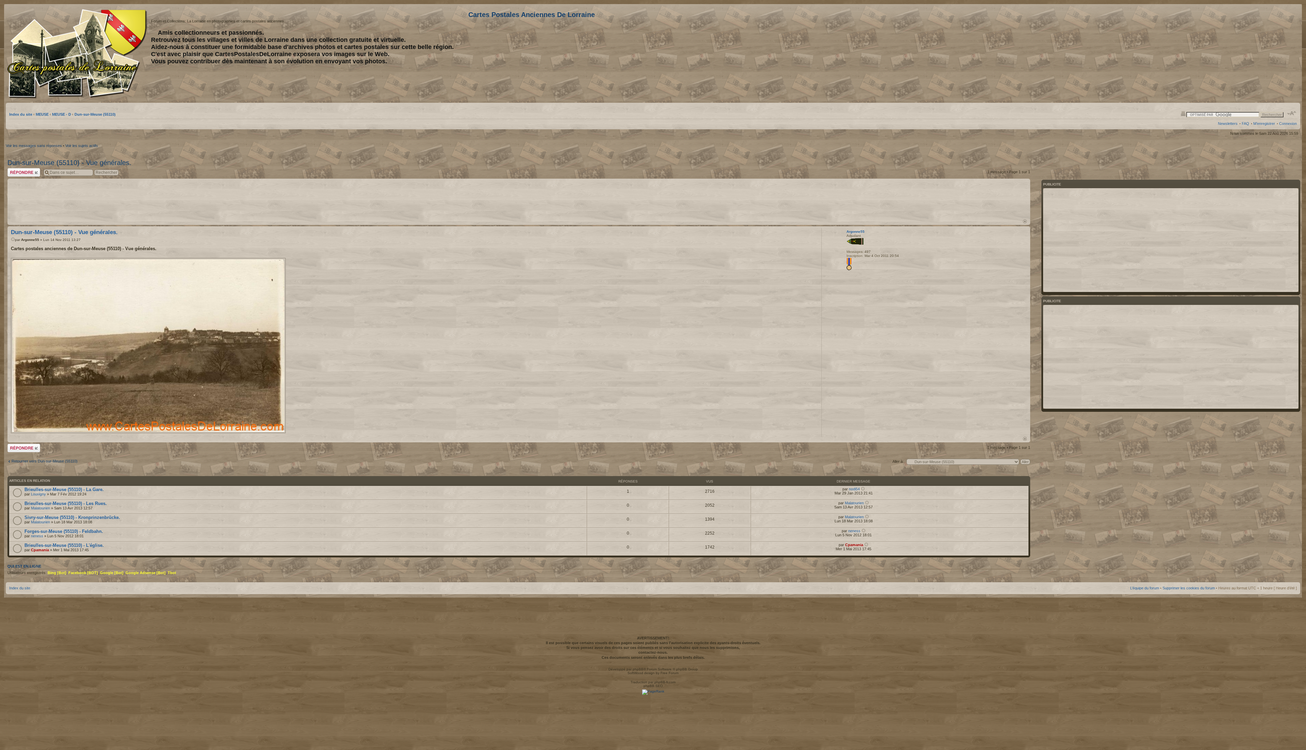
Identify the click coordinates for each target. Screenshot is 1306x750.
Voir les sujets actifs (81, 146)
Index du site (20, 114)
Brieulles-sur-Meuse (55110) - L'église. (64, 545)
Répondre (15, 170)
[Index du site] (78, 54)
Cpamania (40, 550)
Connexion (1288, 123)
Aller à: (898, 461)
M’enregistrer (1264, 123)
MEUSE (42, 114)
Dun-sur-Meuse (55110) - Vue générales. (69, 162)
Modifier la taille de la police (1292, 113)
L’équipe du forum (1144, 588)
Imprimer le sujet (1183, 113)
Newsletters (1228, 123)
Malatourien (40, 508)
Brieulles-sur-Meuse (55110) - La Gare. (64, 489)
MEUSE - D (61, 114)
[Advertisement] (1243, 53)
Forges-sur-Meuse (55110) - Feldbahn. (63, 531)
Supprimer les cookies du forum (1188, 588)
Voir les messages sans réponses (34, 146)
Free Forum (669, 673)
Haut (1025, 221)
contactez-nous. (653, 652)
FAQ (1245, 123)
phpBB (638, 669)
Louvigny (38, 494)
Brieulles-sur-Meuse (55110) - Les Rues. (65, 503)
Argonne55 (30, 240)
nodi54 (854, 489)
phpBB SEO (653, 686)
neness (37, 536)
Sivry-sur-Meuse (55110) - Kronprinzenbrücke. (72, 517)
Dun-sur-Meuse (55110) (95, 114)
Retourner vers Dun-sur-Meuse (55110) (45, 461)
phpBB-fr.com (664, 682)
